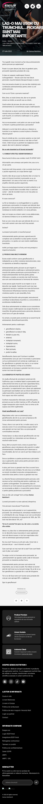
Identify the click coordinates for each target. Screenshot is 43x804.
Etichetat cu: (21, 589)
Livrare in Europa (8, 703)
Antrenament (21, 592)
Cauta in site (6, 696)
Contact (5, 717)
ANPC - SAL (6, 759)
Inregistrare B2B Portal (10, 737)
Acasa (4, 41)
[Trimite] (36, 782)
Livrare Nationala (8, 700)
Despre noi (6, 730)
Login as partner (8, 714)
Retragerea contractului (10, 741)
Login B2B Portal (8, 734)
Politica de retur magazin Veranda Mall (16, 710)
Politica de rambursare (10, 707)
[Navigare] (38, 6)
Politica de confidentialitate (12, 748)
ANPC (4, 755)
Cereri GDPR (6, 751)
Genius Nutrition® (7, 797)
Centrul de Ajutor (27, 654)
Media (10, 41)
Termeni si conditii (9, 744)
